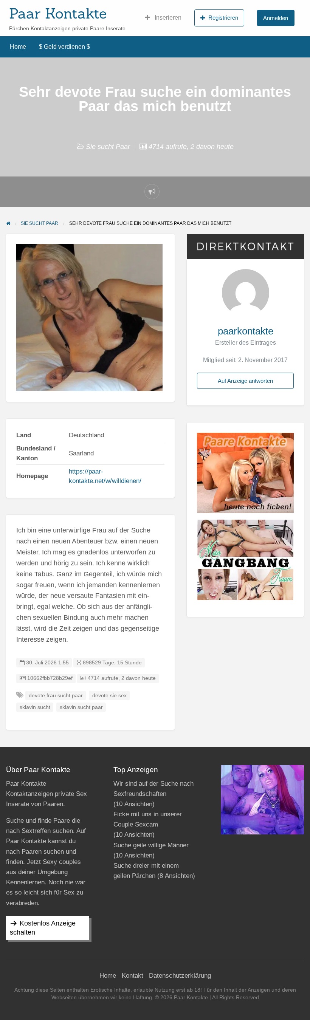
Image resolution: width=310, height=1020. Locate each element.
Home (18, 46)
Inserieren (167, 17)
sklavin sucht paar (81, 707)
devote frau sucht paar (56, 695)
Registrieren (223, 17)
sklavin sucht (35, 707)
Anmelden (275, 18)
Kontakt (132, 975)
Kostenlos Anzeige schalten (43, 927)
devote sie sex (109, 695)
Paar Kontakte (58, 13)
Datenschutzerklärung (180, 975)
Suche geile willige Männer (151, 845)
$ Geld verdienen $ (64, 46)
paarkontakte (245, 331)
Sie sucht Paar (108, 146)
